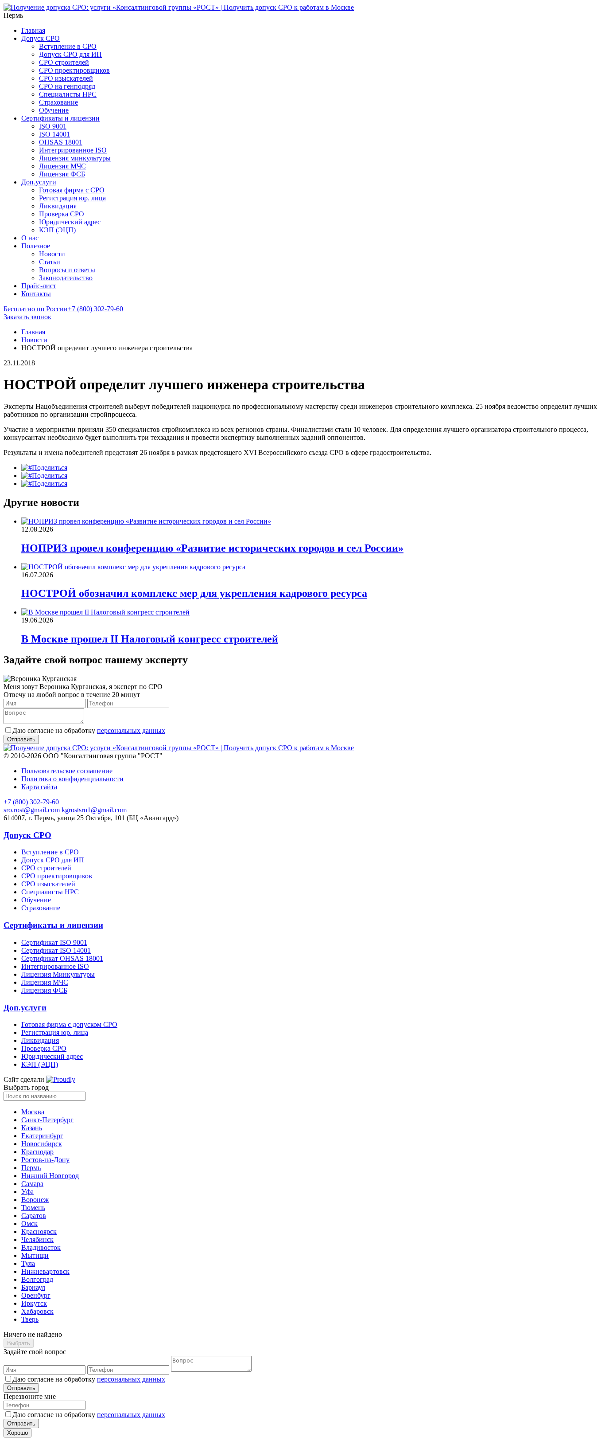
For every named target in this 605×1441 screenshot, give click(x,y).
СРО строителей (64, 62)
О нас (30, 238)
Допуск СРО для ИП (70, 54)
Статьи (49, 262)
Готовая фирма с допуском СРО (69, 1024)
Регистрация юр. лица (72, 198)
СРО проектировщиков (74, 70)
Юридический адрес (70, 222)
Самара (32, 1183)
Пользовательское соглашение (66, 771)
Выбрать (18, 1343)
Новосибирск (41, 1143)
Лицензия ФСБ (62, 174)
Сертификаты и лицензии (60, 118)
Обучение (54, 110)
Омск (29, 1223)
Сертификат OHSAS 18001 (62, 958)
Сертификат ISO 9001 (54, 942)
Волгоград (37, 1279)
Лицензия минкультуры (75, 158)
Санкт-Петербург (47, 1120)
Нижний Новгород (50, 1175)
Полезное (35, 246)
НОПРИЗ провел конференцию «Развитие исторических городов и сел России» (212, 548)
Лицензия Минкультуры (58, 974)
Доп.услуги (38, 182)
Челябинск (37, 1239)
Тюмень (33, 1207)
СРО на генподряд (67, 86)
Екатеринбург (42, 1135)
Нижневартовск (45, 1271)
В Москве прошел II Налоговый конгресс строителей (149, 639)
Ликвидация (58, 206)
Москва (32, 1112)
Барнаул (33, 1287)
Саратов (33, 1215)
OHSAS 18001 (60, 142)
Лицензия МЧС (62, 166)
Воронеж (35, 1199)
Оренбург (35, 1295)
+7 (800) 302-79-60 (63, 309)
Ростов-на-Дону (45, 1159)
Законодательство (66, 278)
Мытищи (35, 1255)
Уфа (27, 1191)
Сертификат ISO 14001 (56, 950)
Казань (31, 1128)
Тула (28, 1263)
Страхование (58, 102)
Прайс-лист (38, 286)
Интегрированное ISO (73, 150)
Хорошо (17, 1432)
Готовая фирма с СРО (72, 190)
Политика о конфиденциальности (72, 779)
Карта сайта (39, 787)
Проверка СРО (61, 214)
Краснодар (37, 1151)
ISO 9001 (52, 126)
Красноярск (39, 1231)
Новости (52, 254)
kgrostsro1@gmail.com (94, 810)
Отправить (21, 1388)
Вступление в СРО (68, 46)
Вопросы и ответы (67, 270)
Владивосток (41, 1247)
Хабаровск (37, 1311)
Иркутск (34, 1303)
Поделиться (49, 467)
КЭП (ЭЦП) (57, 230)
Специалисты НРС (68, 94)
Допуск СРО (40, 38)
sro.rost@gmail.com (32, 810)
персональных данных (131, 730)
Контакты (36, 294)
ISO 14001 (54, 134)
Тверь (30, 1319)
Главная (33, 30)
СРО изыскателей (66, 78)
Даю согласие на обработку (88, 730)
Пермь (31, 1167)
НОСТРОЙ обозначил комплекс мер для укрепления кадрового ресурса (194, 593)
